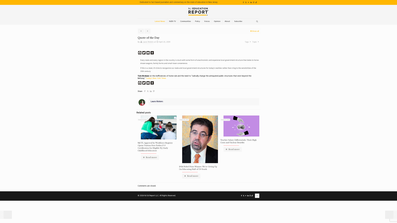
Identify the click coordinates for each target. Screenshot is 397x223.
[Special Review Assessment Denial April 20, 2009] (6, 215)
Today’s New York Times (156, 78)
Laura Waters (148, 42)
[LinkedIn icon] (251, 2)
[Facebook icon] (243, 2)
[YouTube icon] (248, 2)
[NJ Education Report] (198, 11)
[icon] (256, 2)
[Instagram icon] (253, 2)
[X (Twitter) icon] (246, 2)
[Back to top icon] (257, 196)
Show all (255, 31)
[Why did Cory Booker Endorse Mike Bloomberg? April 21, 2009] (391, 215)
